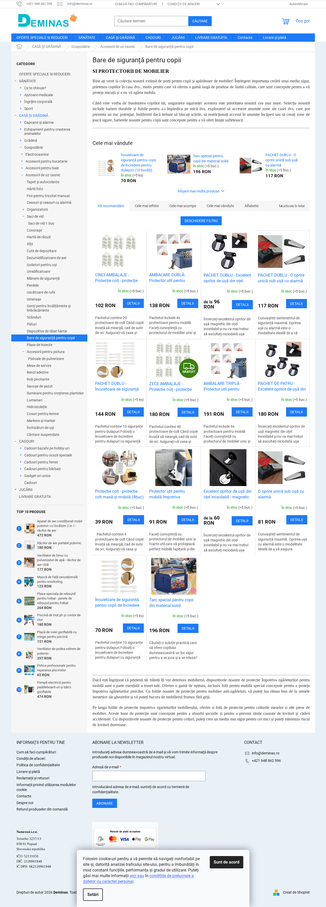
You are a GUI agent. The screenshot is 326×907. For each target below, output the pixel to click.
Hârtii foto (35, 189)
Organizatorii (37, 209)
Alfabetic (252, 206)
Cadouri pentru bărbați (42, 469)
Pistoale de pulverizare (46, 359)
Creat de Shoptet (296, 892)
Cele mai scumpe (182, 206)
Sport (28, 109)
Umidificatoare (38, 271)
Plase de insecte (39, 345)
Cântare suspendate (43, 435)
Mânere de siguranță (43, 278)
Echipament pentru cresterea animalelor (47, 131)
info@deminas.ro (265, 753)
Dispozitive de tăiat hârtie (47, 331)
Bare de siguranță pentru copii (51, 338)
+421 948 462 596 (266, 761)
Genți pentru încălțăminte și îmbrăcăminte (49, 308)
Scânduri (34, 317)
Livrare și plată (28, 772)
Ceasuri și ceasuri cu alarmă (49, 202)
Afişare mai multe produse (198, 191)
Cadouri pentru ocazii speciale (48, 455)
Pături (32, 324)
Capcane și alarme (39, 122)
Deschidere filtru (201, 221)
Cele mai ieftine (147, 206)
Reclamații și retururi (32, 778)
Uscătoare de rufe (41, 292)
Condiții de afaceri (184, 4)
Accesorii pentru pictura (46, 352)
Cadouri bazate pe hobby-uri (46, 448)
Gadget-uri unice (37, 476)
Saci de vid (35, 216)
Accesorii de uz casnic (43, 175)
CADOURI (26, 441)
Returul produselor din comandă (42, 809)
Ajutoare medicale (38, 95)
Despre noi (24, 803)
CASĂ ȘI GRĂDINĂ (33, 115)
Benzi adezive (37, 372)
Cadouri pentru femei (41, 462)
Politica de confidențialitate (38, 765)
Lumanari (34, 400)
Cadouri (30, 483)
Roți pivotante (38, 379)
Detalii (133, 303)
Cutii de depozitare (41, 251)
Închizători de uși (40, 428)
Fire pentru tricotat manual (48, 196)
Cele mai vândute (220, 206)
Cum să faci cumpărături (136, 4)
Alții (30, 244)
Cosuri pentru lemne (43, 414)
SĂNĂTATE (27, 81)
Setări (92, 894)
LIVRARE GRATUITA (35, 497)
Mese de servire (39, 366)
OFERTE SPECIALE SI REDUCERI (44, 74)
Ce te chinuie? (35, 88)
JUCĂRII (25, 490)
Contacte (23, 796)
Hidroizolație (37, 407)
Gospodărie (33, 147)
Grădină (30, 140)
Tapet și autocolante (43, 182)
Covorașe (34, 230)
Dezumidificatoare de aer (46, 258)
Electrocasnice (37, 154)
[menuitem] (42, 37)
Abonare (104, 803)
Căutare (200, 21)
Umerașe (34, 299)
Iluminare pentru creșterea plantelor (55, 393)
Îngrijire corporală (38, 102)
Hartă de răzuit (39, 237)
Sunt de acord (226, 862)
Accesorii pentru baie (42, 168)
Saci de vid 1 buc (41, 223)
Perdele (33, 285)
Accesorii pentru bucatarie (46, 161)
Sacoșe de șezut (40, 386)
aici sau (137, 875)
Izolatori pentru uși (42, 265)
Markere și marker (41, 421)
